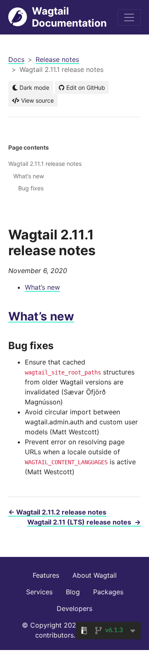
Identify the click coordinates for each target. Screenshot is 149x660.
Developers (74, 608)
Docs (16, 59)
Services (39, 592)
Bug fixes (30, 188)
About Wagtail (94, 575)
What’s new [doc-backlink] (41, 316)
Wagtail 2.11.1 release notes (45, 163)
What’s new (42, 287)
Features (46, 575)
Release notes (57, 59)
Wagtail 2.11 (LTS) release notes (84, 522)
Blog (73, 592)
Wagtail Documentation (69, 17)
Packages (108, 592)
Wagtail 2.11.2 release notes (57, 512)
